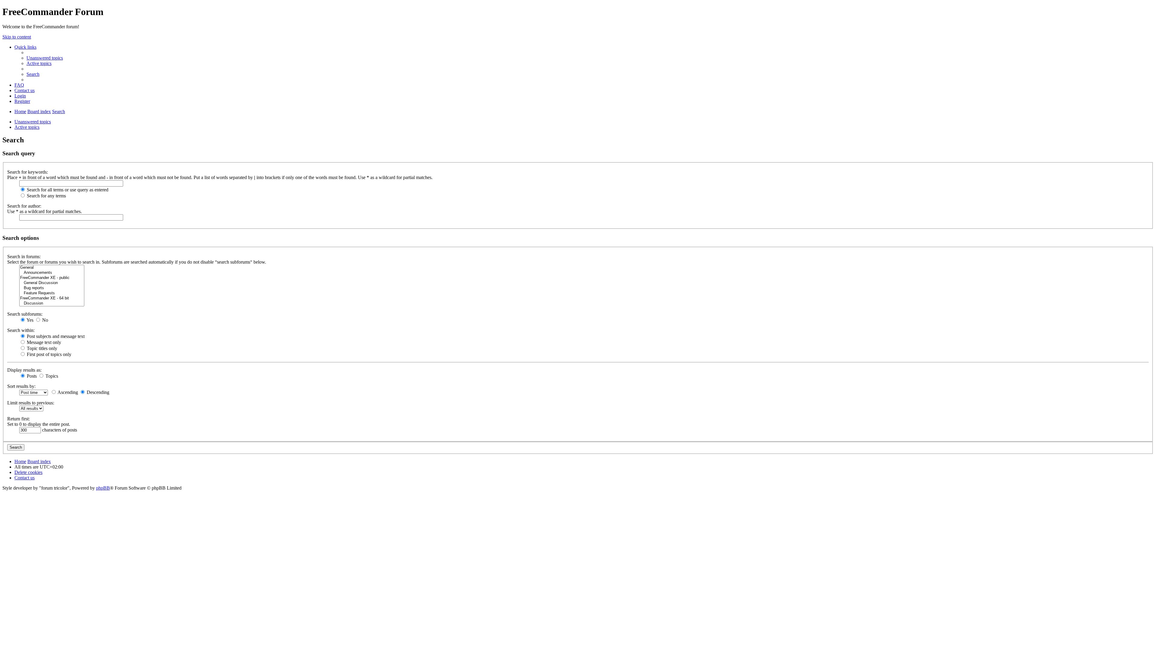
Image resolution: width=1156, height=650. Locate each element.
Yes (29, 320)
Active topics (26, 127)
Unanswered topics (32, 121)
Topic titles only (41, 348)
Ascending (67, 392)
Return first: (18, 418)
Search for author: (24, 206)
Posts (31, 376)
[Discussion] (52, 303)
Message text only (43, 342)
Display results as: (24, 370)
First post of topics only (48, 354)
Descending (97, 392)
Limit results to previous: (30, 402)
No (44, 320)
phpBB (103, 488)
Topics (51, 376)
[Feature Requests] (52, 293)
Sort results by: (21, 386)
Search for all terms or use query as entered (67, 189)
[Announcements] (52, 272)
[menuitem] (44, 57)
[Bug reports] (52, 288)
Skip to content (16, 36)
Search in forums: (24, 256)
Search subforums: (24, 314)
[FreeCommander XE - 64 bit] (52, 298)
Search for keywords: (27, 172)
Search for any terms (46, 195)
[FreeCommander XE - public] (52, 277)
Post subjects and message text (55, 336)
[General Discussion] (52, 283)
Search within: (21, 330)
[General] (52, 267)
